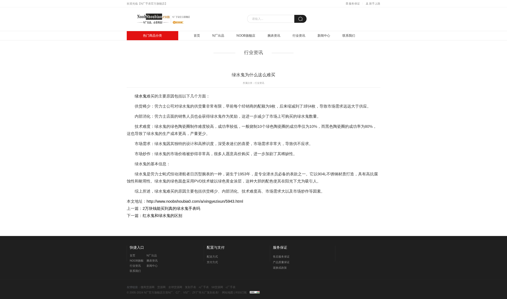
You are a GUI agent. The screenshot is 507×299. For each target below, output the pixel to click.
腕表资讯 (274, 35)
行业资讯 (299, 35)
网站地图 (227, 292)
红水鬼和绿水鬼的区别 (162, 215)
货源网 (161, 287)
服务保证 (354, 3)
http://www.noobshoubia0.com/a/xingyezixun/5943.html (195, 201)
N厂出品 (218, 35)
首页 (197, 35)
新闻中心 (323, 35)
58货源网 (217, 287)
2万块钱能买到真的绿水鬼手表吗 (171, 208)
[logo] (162, 19)
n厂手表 (204, 287)
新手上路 (374, 3)
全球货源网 (175, 287)
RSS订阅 (241, 292)
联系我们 (348, 35)
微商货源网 (147, 287)
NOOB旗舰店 (245, 35)
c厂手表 (230, 287)
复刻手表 (190, 287)
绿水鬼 (141, 96)
